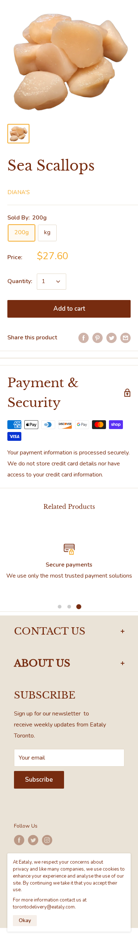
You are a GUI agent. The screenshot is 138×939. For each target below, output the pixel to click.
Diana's (18, 192)
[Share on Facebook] (83, 337)
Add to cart (69, 308)
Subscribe (39, 779)
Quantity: (19, 281)
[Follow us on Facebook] (19, 840)
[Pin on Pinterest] (97, 337)
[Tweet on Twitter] (111, 337)
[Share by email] (125, 337)
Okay (25, 920)
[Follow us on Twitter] (33, 840)
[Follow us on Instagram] (47, 840)
